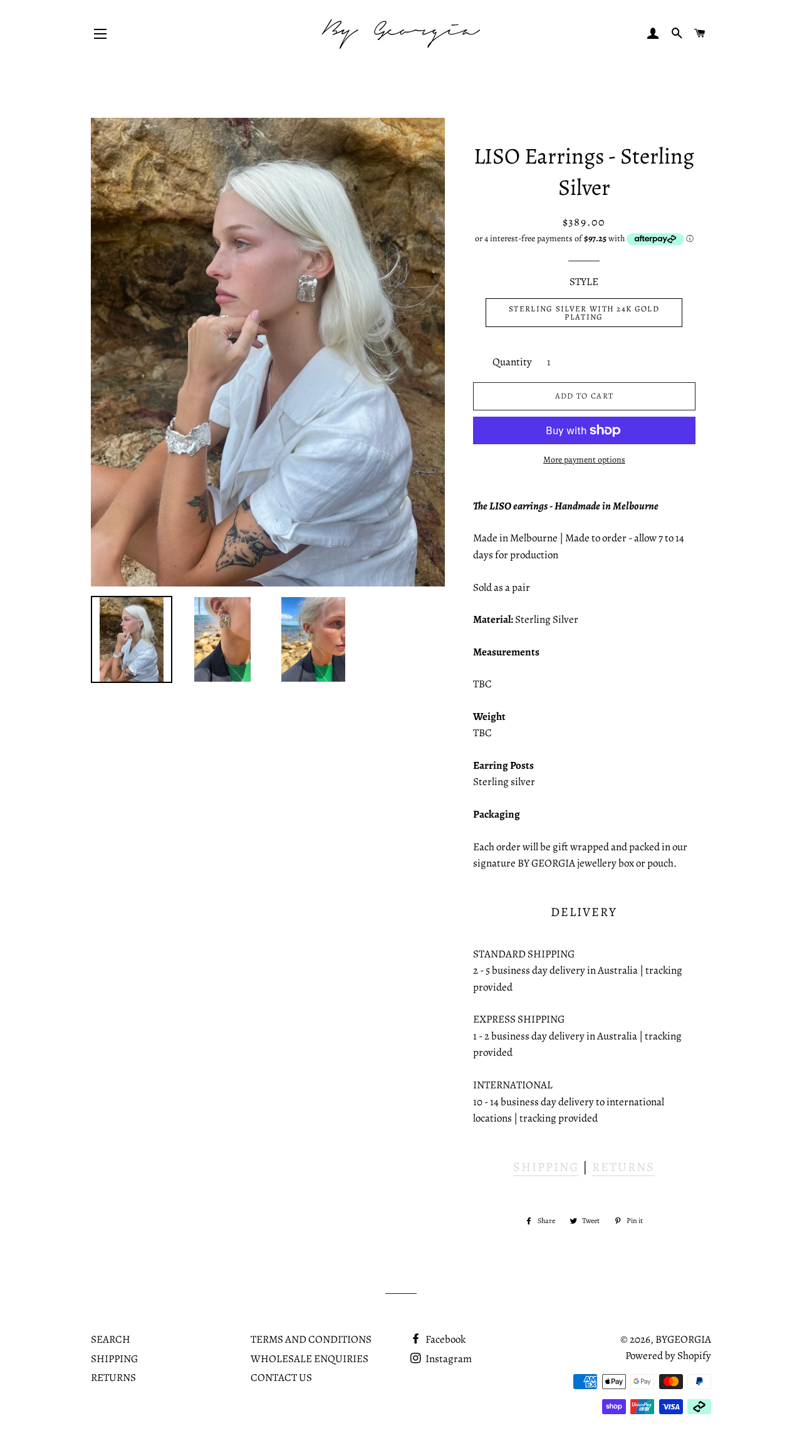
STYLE (584, 281)
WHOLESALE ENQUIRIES (309, 1359)
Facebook (445, 1339)
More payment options (584, 460)
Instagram (448, 1359)
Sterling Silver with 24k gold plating (584, 312)
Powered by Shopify (668, 1355)
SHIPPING (546, 1167)
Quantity (512, 362)
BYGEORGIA (683, 1339)
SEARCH (110, 1339)
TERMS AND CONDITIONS (311, 1339)
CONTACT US (281, 1377)
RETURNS (623, 1167)
